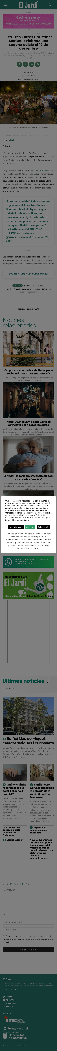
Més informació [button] (16, 527)
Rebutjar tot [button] (43, 527)
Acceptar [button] (30, 527)
